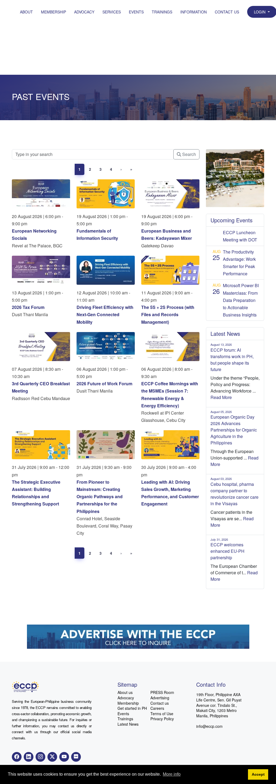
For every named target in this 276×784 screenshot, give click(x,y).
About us (125, 692)
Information (193, 12)
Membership (53, 12)
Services (111, 12)
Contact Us (227, 12)
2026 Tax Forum (28, 307)
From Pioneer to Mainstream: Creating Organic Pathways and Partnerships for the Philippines (100, 496)
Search (188, 154)
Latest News (128, 724)
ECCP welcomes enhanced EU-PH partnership (227, 551)
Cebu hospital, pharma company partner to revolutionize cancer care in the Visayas (234, 494)
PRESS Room (162, 692)
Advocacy (84, 12)
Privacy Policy (162, 718)
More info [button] (172, 774)
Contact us (159, 703)
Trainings (162, 12)
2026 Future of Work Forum (104, 383)
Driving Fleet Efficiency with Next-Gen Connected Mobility (105, 314)
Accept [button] (258, 774)
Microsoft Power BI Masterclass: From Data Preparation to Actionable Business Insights (241, 300)
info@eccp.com (209, 726)
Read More (221, 397)
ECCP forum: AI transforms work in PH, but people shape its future (232, 359)
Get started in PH (132, 708)
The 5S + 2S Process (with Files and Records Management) (167, 314)
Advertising (159, 697)
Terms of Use (161, 713)
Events (136, 12)
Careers (157, 708)
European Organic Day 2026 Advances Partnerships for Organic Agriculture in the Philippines (234, 430)
